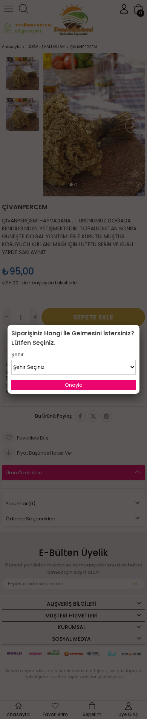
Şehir (17, 354)
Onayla (74, 385)
